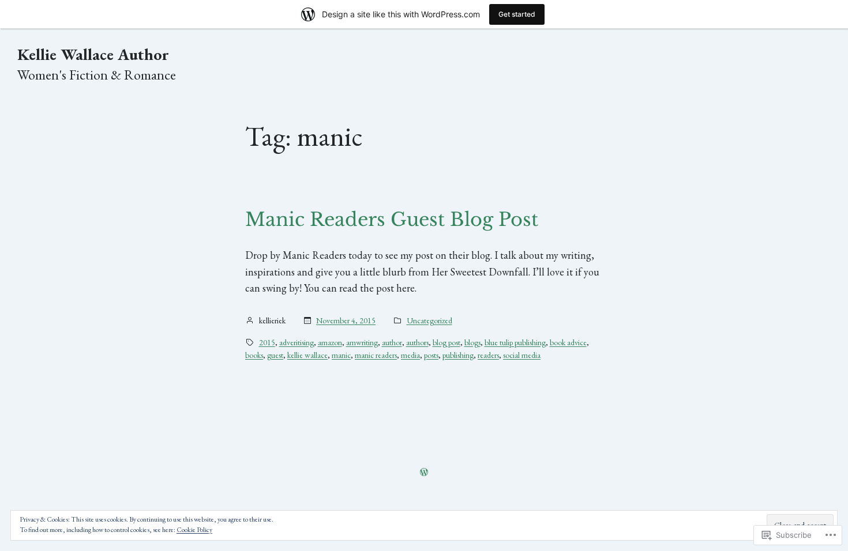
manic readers (376, 355)
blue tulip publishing (515, 342)
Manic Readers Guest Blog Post (391, 219)
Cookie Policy (194, 529)
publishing (458, 355)
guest (275, 355)
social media (522, 355)
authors (417, 342)
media (410, 355)
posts (431, 355)
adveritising (296, 342)
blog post (446, 342)
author (392, 342)
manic (341, 355)
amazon (330, 342)
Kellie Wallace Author (93, 54)
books (254, 355)
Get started (516, 14)
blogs (472, 342)
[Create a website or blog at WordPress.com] (424, 472)
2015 (267, 342)
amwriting (362, 342)
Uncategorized (429, 320)
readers (488, 355)
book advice (568, 342)
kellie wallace (307, 355)
